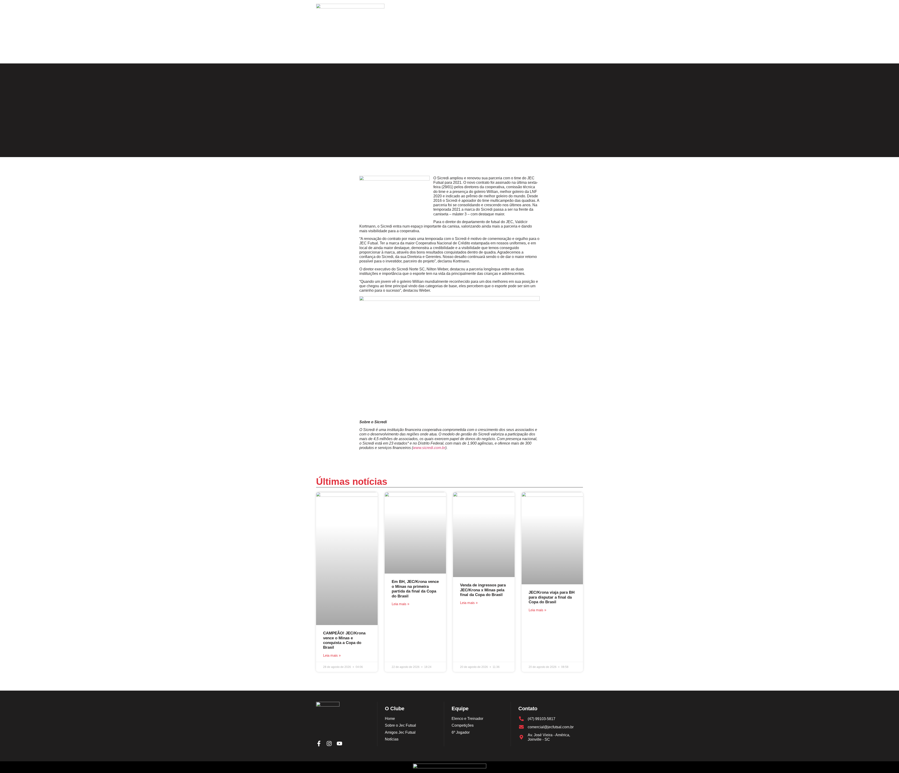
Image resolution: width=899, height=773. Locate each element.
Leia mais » (332, 655)
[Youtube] (578, 50)
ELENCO (394, 50)
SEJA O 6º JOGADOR (479, 50)
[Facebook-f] (557, 50)
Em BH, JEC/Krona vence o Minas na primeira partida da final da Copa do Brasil (415, 588)
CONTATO (525, 50)
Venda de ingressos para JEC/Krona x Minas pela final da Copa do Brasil (483, 590)
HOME (357, 50)
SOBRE (375, 50)
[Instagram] (567, 50)
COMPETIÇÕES (421, 50)
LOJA (506, 50)
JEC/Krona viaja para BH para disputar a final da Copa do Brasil (552, 597)
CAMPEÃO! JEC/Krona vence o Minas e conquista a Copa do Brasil (344, 640)
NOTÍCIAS (447, 50)
